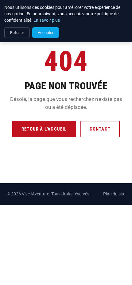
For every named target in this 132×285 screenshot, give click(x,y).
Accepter (45, 32)
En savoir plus (46, 20)
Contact (100, 129)
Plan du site (114, 193)
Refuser (17, 32)
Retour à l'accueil (44, 129)
